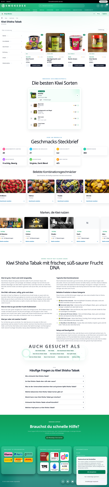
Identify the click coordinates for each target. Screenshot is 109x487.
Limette (27, 301)
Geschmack (11, 18)
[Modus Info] (94, 13)
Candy (35, 295)
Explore (105, 13)
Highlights (66, 10)
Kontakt (78, 453)
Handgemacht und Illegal (53, 60)
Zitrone (92, 339)
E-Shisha (27, 10)
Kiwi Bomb (93, 59)
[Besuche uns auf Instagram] (63, 481)
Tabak (35, 10)
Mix (2, 315)
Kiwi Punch (30, 59)
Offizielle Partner (80, 455)
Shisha (18, 10)
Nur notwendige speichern (92, 476)
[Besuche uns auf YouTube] (72, 481)
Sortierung (101, 29)
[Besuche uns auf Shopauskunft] (64, 466)
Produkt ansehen (36, 65)
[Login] (98, 5)
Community (89, 10)
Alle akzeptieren (91, 472)
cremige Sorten (33, 309)
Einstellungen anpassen (91, 481)
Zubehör (50, 10)
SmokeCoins (77, 10)
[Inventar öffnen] (102, 5)
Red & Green (72, 59)
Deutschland (103, 1)
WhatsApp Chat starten (55, 438)
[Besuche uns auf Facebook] (68, 481)
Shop (98, 13)
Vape (57, 10)
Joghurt (90, 285)
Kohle (42, 10)
